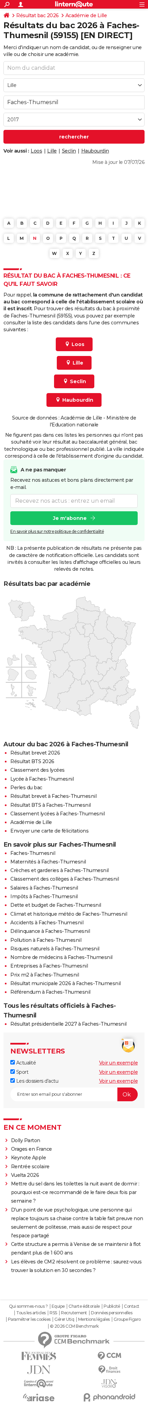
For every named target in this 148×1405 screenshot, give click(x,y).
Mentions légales (94, 1319)
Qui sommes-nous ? (28, 1306)
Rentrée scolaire (30, 1166)
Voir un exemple (118, 1063)
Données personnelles (111, 1313)
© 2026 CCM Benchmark (74, 1326)
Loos (36, 151)
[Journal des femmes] (38, 1356)
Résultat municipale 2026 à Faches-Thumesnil (65, 983)
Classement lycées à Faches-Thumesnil (57, 814)
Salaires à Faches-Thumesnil (44, 888)
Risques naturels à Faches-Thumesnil (54, 949)
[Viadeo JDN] (109, 1383)
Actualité (25, 1063)
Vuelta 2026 (25, 1175)
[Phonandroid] (109, 1397)
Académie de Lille (86, 15)
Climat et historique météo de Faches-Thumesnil (68, 914)
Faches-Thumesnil (32, 853)
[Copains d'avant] (38, 1383)
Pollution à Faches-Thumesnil (45, 940)
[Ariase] (38, 1397)
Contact (131, 1306)
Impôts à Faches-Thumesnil (44, 896)
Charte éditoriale (84, 1306)
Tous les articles (31, 1313)
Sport (21, 1072)
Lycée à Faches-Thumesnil (42, 779)
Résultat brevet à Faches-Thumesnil (53, 796)
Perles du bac (26, 787)
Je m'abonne (70, 518)
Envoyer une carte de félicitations (49, 831)
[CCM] (109, 1356)
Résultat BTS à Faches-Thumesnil (50, 805)
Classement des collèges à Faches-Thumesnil (64, 879)
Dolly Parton (25, 1140)
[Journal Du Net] (38, 1369)
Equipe (58, 1306)
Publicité (112, 1306)
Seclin (69, 151)
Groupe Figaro (127, 1319)
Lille (52, 151)
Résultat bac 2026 (37, 15)
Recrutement (74, 1313)
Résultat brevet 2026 (35, 753)
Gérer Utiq (64, 1319)
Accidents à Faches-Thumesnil (46, 922)
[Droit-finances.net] (109, 1369)
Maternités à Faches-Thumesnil (48, 862)
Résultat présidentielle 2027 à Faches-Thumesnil (68, 1024)
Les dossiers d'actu (36, 1081)
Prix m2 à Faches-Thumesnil (44, 975)
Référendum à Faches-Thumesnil (50, 992)
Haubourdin (95, 151)
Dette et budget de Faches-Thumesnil (55, 905)
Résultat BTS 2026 (32, 761)
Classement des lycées (37, 770)
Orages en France (31, 1149)
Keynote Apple (28, 1158)
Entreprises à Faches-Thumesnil (49, 966)
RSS (53, 1313)
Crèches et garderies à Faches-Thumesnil (59, 870)
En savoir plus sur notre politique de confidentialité (57, 531)
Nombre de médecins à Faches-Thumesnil (61, 957)
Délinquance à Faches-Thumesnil (50, 931)
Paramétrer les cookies (29, 1319)
